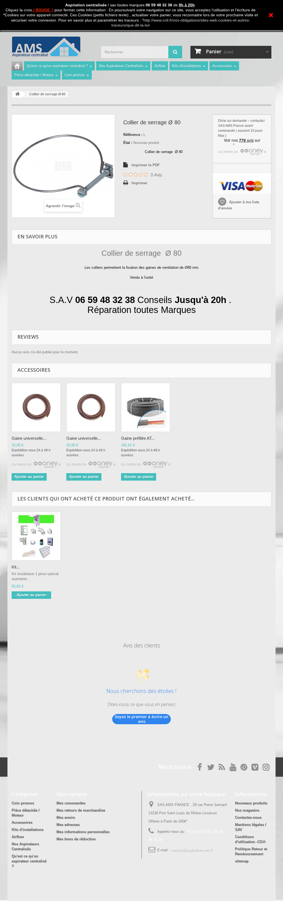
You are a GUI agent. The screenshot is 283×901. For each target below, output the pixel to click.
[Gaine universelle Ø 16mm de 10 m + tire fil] (36, 407)
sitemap (241, 861)
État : (127, 143)
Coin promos (75, 75)
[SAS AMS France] (52, 46)
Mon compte (71, 794)
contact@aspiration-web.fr (192, 850)
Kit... (16, 567)
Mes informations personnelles (82, 832)
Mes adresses (68, 825)
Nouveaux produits (251, 803)
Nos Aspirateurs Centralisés (121, 66)
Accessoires (222, 66)
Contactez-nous (248, 817)
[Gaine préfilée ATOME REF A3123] (145, 407)
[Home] (17, 65)
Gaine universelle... (29, 438)
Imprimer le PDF (146, 165)
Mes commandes (70, 803)
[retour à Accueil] (17, 94)
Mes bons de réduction (76, 839)
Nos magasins (247, 810)
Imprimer (139, 183)
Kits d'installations (186, 66)
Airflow (159, 66)
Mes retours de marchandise (80, 810)
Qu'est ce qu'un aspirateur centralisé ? (57, 66)
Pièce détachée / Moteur (34, 75)
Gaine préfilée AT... (137, 438)
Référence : (132, 135)
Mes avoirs (65, 817)
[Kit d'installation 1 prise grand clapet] (36, 536)
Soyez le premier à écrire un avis (141, 719)
